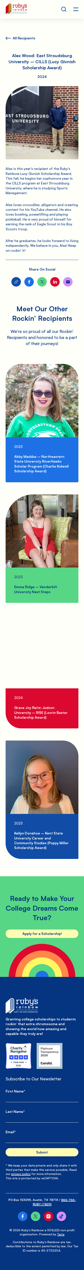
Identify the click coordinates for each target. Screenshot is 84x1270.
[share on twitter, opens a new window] (42, 282)
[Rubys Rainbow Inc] (49, 1056)
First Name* (15, 1091)
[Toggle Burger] (75, 9)
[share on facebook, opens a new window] (29, 282)
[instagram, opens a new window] (48, 1216)
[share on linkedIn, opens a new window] (55, 282)
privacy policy (21, 1174)
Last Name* (15, 1111)
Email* (11, 1132)
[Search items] (63, 9)
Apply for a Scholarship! (42, 933)
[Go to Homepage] (16, 9)
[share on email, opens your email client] (68, 282)
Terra (60, 1234)
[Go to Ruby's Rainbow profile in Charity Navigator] (18, 1056)
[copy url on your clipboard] (16, 282)
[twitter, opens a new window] (35, 1216)
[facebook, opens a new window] (22, 1216)
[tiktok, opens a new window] (61, 1216)
